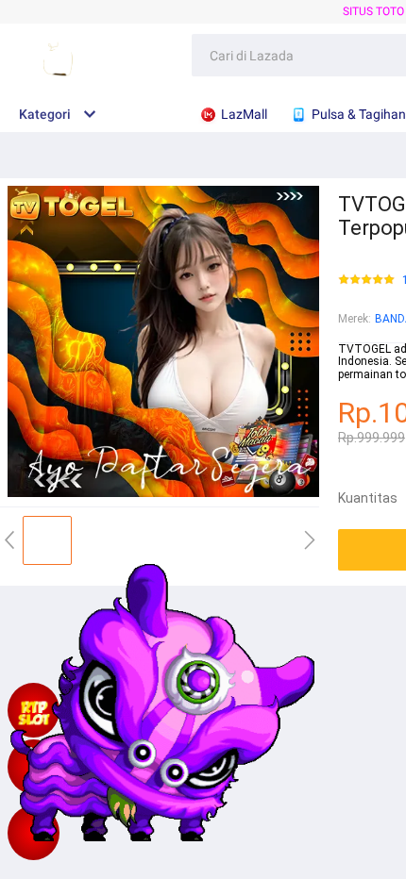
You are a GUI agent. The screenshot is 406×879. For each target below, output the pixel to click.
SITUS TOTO (373, 11)
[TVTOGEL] (33, 832)
